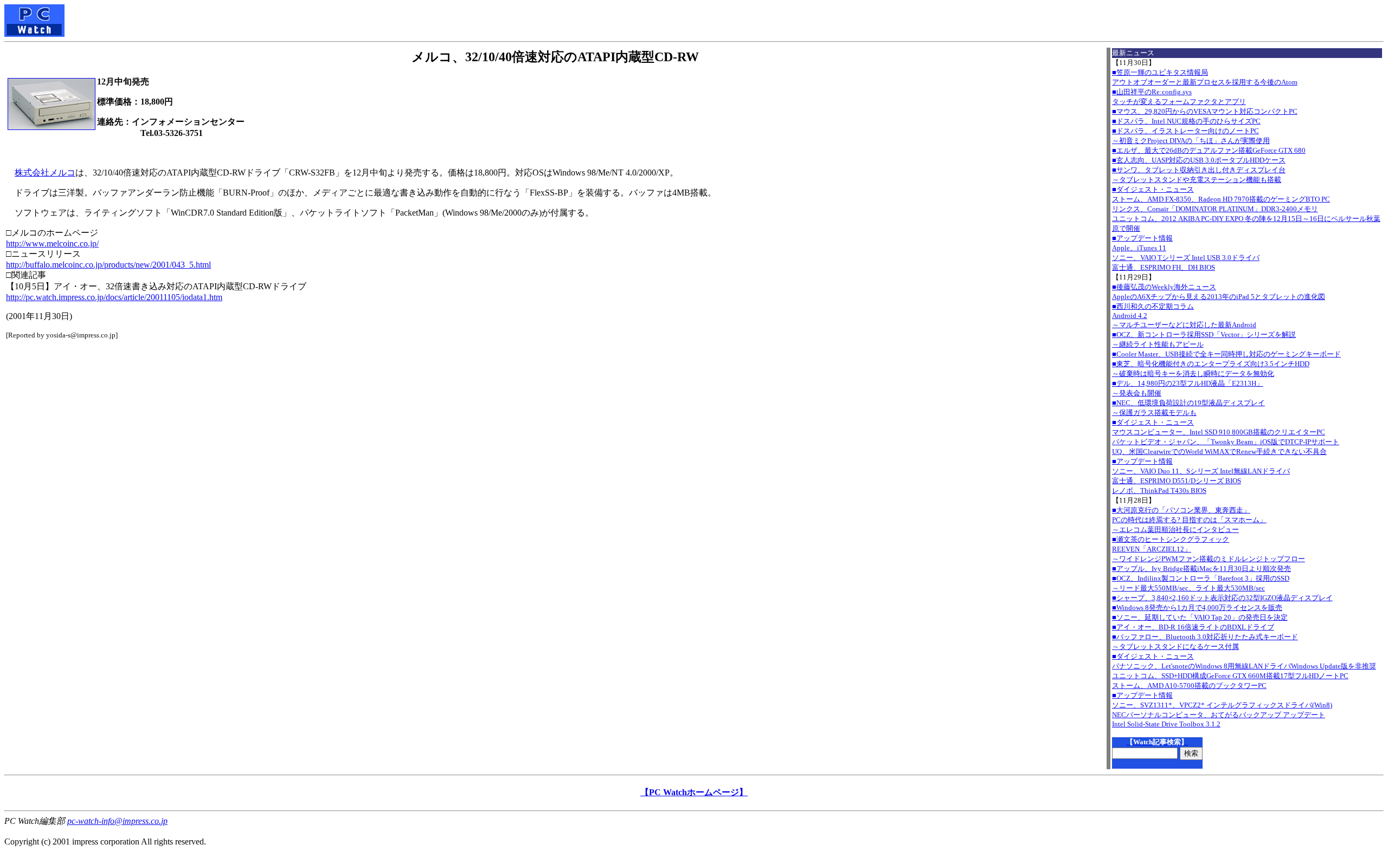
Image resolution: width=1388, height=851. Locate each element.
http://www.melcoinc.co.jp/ (52, 243)
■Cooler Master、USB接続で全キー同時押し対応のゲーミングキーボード (1226, 354)
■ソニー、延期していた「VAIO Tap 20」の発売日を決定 (1200, 617)
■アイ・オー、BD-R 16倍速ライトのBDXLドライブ (1193, 627)
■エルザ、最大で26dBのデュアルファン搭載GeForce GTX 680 (1209, 150)
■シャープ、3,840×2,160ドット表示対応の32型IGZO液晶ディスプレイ (1222, 598)
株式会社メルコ (45, 172)
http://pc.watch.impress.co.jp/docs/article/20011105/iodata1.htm (114, 297)
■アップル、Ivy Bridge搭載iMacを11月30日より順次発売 (1201, 568)
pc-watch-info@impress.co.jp (117, 821)
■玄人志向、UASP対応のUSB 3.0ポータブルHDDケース (1199, 160)
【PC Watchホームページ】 (694, 792)
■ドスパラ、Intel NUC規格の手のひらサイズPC (1186, 121)
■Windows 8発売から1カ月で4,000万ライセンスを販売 (1197, 607)
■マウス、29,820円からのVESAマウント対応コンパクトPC (1204, 111)
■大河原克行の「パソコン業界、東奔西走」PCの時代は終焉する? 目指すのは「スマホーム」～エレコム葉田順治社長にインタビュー (1189, 520)
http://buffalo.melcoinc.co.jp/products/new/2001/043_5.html (108, 264)
